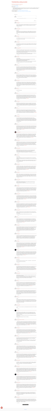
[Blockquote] (22, 18)
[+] (25, 18)
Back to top (25, 409)
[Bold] (17, 18)
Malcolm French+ (18, 193)
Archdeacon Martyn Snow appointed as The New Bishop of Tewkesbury (24, 11)
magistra (18, 280)
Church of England (16, 5)
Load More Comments (25, 404)
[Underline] (19, 18)
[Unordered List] (21, 18)
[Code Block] (23, 18)
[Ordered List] (20, 18)
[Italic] (18, 18)
